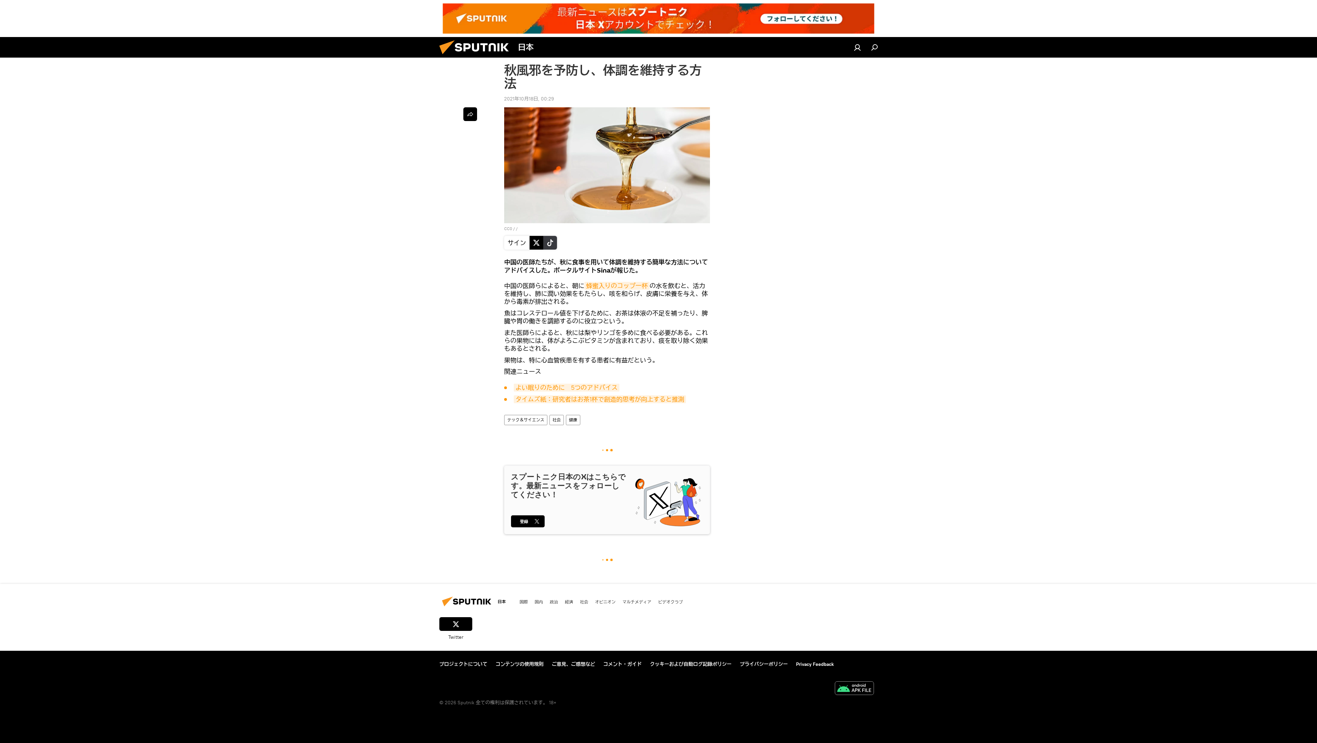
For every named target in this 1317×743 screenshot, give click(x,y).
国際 (524, 602)
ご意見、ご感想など (573, 664)
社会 (557, 419)
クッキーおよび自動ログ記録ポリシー (691, 664)
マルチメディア (636, 602)
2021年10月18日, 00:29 (529, 99)
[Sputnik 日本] (477, 56)
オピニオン (605, 602)
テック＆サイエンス (525, 419)
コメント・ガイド (622, 664)
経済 (569, 602)
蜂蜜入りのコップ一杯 (617, 286)
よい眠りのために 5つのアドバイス (566, 388)
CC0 (508, 228)
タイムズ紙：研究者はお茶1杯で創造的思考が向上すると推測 (599, 399)
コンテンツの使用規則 (520, 664)
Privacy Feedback (815, 664)
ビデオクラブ (670, 602)
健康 (573, 419)
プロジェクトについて (463, 664)
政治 (554, 602)
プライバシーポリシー (764, 664)
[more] (470, 114)
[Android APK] (854, 689)
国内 (539, 602)
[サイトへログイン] (857, 47)
